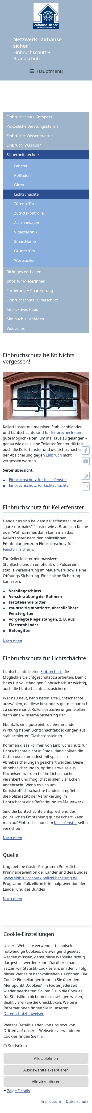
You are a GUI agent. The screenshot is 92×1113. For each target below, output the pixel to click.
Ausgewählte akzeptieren (46, 1070)
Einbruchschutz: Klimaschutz (32, 300)
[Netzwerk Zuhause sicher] (46, 16)
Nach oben (12, 640)
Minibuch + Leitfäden (25, 319)
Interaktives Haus (22, 309)
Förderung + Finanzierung (30, 290)
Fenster (21, 166)
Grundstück (24, 251)
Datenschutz (77, 1101)
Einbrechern (52, 671)
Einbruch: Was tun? (24, 145)
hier (40, 1036)
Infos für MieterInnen (26, 281)
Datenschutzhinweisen (24, 1013)
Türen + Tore (25, 203)
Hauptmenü (49, 71)
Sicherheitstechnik (23, 154)
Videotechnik (26, 232)
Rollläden (22, 175)
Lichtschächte (26, 194)
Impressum (51, 1101)
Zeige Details (18, 1090)
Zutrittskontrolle (29, 213)
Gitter (19, 184)
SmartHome (25, 241)
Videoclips (16, 328)
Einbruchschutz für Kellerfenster (38, 479)
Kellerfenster (65, 822)
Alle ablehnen (46, 1058)
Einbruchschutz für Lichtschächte (39, 485)
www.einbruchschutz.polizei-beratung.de (40, 877)
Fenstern (11, 549)
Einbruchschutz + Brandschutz (37, 49)
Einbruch (54, 455)
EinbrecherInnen (66, 432)
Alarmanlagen (26, 222)
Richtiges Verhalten (24, 271)
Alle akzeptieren (46, 1081)
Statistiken (17, 1045)
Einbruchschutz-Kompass (29, 116)
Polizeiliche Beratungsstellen (32, 126)
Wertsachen (25, 260)
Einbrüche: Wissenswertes (30, 135)
